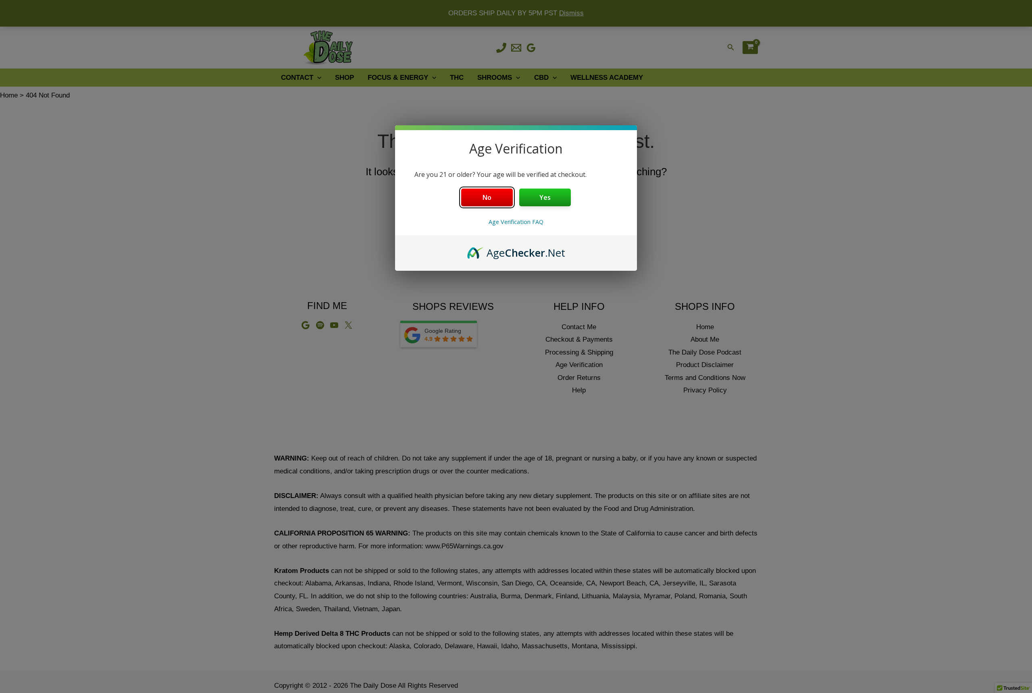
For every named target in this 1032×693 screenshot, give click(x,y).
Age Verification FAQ (516, 222)
